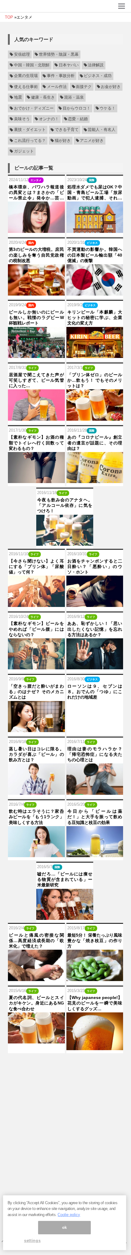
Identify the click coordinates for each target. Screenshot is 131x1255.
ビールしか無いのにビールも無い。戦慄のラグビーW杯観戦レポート (36, 317)
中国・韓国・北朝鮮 (32, 65)
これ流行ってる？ (30, 140)
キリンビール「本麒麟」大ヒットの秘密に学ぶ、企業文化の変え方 (94, 317)
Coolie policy (69, 1214)
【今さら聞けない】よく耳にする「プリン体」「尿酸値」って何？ (36, 566)
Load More (65, 1064)
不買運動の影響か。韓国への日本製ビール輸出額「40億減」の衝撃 (94, 255)
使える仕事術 (26, 87)
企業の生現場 (26, 76)
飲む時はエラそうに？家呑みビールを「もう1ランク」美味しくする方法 (36, 817)
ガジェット (24, 151)
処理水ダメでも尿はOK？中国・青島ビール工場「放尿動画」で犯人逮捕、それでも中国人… (94, 192)
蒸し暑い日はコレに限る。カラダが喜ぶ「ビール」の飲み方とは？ (36, 754)
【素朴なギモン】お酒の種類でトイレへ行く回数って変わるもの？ (36, 442)
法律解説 (96, 65)
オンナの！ (49, 119)
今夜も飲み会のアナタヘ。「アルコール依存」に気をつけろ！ (64, 505)
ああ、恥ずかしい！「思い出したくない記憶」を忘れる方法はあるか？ (94, 629)
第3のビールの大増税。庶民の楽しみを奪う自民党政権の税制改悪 (36, 255)
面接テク (84, 87)
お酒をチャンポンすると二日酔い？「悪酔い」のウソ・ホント (94, 566)
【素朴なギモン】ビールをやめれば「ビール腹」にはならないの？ (36, 629)
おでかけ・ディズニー (34, 108)
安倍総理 (22, 54)
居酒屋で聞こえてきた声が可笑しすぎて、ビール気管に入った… (36, 380)
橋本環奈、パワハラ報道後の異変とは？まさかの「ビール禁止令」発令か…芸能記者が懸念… (36, 192)
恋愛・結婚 (78, 119)
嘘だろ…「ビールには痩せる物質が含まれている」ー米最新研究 (64, 879)
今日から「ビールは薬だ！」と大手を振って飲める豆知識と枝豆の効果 (94, 817)
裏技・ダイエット (30, 130)
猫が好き (63, 140)
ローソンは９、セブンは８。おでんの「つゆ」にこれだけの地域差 (94, 691)
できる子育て (67, 130)
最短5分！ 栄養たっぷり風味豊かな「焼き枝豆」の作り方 (94, 940)
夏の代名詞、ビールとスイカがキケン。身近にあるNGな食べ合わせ (36, 1003)
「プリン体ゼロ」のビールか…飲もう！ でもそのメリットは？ (94, 380)
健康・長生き (43, 97)
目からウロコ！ (76, 108)
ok (64, 1227)
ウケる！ (107, 108)
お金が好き (111, 87)
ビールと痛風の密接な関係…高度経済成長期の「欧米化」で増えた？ (36, 940)
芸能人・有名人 (101, 130)
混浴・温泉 (74, 97)
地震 (18, 97)
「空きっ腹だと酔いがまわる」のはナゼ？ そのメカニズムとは (36, 691)
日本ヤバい (69, 65)
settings (32, 1240)
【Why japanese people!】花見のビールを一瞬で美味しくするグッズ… (94, 1003)
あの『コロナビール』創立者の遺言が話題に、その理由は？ (94, 442)
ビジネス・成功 (98, 76)
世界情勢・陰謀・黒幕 (59, 54)
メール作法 (57, 87)
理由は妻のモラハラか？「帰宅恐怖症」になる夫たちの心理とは (94, 754)
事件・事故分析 (61, 76)
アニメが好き (92, 140)
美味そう (22, 119)
